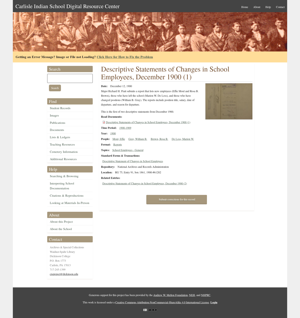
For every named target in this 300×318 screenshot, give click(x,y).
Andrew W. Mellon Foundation (170, 295)
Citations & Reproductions (67, 195)
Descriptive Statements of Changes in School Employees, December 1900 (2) (144, 183)
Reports (117, 144)
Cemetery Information (64, 152)
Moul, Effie (118, 139)
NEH (192, 295)
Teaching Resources (62, 144)
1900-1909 (125, 128)
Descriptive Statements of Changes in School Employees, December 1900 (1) (148, 122)
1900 (113, 133)
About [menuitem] (256, 7)
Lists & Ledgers (60, 137)
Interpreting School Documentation (62, 185)
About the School (61, 229)
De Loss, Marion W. (183, 139)
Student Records (60, 108)
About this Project (61, 221)
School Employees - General (127, 150)
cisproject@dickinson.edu (64, 274)
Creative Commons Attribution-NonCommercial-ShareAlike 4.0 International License (162, 302)
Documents (57, 130)
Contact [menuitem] (280, 7)
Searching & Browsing (64, 176)
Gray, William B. (137, 139)
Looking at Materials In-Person (69, 203)
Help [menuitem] (268, 7)
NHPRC (205, 295)
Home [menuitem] (244, 7)
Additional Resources (63, 159)
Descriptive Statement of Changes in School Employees (132, 161)
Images (54, 115)
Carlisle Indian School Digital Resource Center (67, 6)
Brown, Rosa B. (159, 139)
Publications (57, 122)
